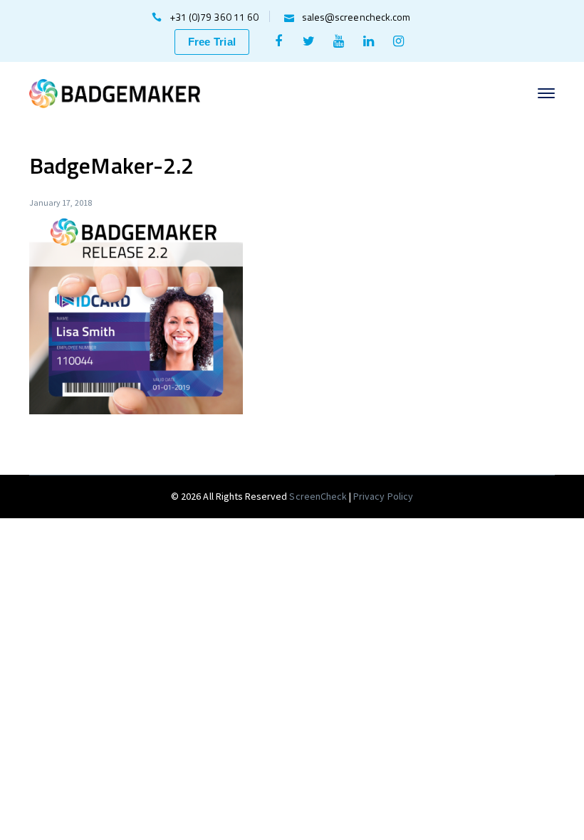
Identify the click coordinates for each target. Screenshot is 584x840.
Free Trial (212, 42)
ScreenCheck (319, 496)
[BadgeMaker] (114, 92)
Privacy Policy (383, 496)
